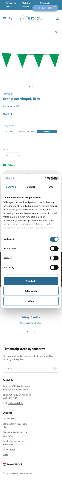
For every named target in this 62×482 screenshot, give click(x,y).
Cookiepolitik (9, 449)
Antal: (6, 149)
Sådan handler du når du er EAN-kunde (15, 434)
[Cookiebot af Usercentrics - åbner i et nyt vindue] (45, 178)
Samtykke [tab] (11, 187)
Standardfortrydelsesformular (15, 425)
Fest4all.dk (8, 93)
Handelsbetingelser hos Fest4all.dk (14, 443)
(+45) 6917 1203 (10, 398)
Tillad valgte (31, 291)
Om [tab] (51, 187)
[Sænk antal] (7, 156)
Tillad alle (31, 281)
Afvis (31, 301)
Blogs (5, 455)
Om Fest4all (8, 418)
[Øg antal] (19, 156)
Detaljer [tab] (31, 187)
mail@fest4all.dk (15, 403)
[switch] (54, 248)
